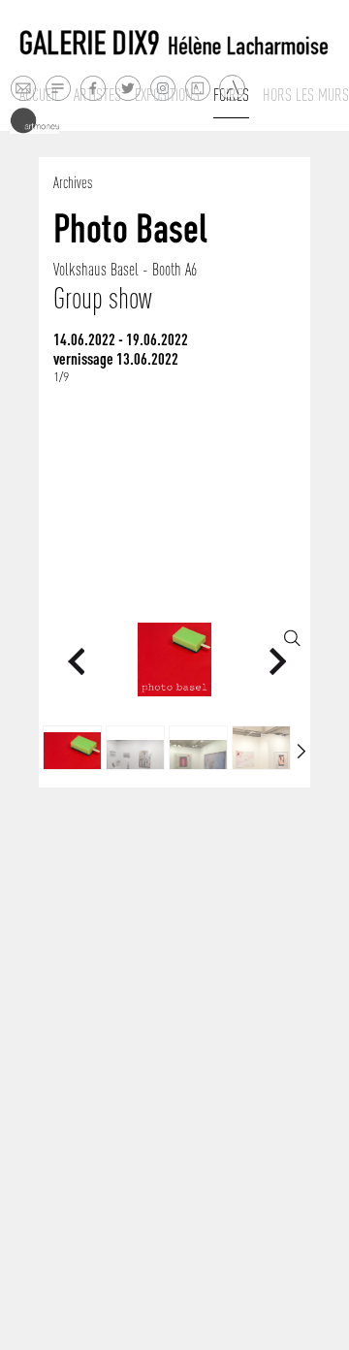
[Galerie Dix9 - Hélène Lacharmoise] (174, 43)
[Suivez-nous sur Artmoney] (34, 121)
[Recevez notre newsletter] (58, 88)
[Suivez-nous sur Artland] (233, 89)
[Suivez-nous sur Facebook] (92, 88)
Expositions (167, 95)
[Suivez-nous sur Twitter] (127, 88)
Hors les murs (306, 95)
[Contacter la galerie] (23, 88)
